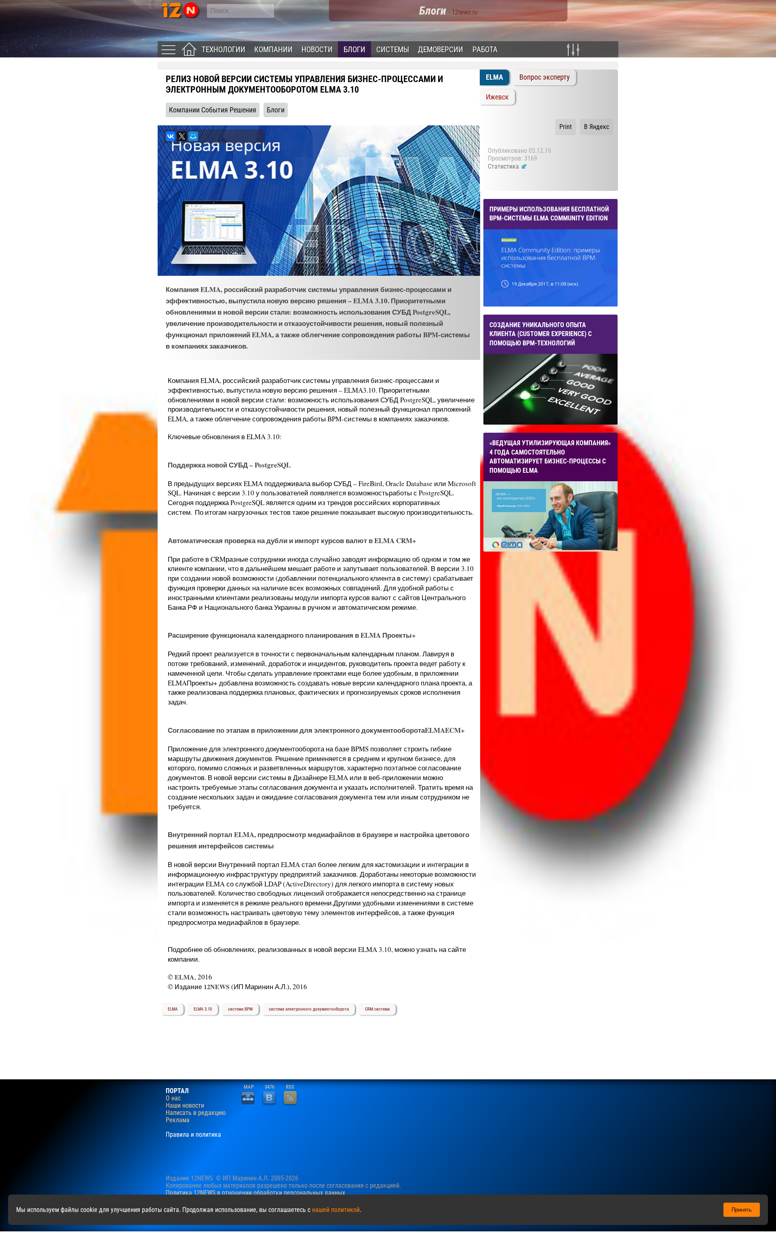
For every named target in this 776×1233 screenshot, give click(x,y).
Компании (273, 49)
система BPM (240, 1009)
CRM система (377, 1009)
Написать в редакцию (196, 1113)
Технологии (223, 49)
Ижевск (497, 97)
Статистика (504, 166)
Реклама (178, 1120)
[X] (182, 136)
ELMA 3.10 (203, 1009)
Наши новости (185, 1105)
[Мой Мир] (193, 136)
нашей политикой (336, 1210)
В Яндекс (596, 127)
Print (565, 127)
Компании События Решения (212, 110)
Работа (485, 49)
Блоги (354, 49)
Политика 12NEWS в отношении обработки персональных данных (255, 1193)
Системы (392, 49)
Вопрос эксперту (544, 77)
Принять (742, 1210)
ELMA (172, 1009)
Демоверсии (440, 49)
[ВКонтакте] (170, 136)
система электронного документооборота (309, 1009)
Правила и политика (193, 1134)
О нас (173, 1098)
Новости (317, 49)
